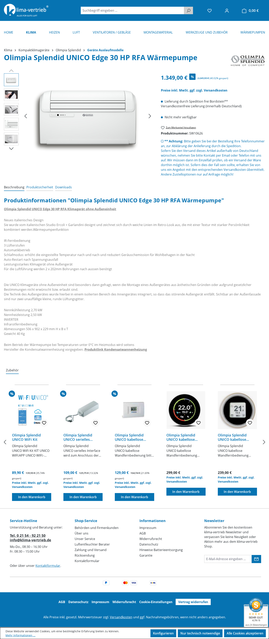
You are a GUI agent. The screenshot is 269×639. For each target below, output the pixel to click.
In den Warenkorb (31, 497)
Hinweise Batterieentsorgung (161, 550)
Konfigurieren (163, 633)
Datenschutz (148, 544)
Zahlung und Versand (91, 550)
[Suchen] (188, 10)
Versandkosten (121, 617)
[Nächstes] (150, 115)
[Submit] (256, 559)
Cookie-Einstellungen (156, 602)
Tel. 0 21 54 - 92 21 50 (27, 535)
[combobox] (132, 10)
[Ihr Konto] (227, 10)
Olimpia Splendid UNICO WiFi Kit (26, 437)
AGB (142, 533)
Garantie (145, 555)
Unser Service (85, 539)
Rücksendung (85, 555)
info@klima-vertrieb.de (30, 540)
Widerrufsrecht (150, 539)
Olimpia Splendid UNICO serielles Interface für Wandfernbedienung (80, 437)
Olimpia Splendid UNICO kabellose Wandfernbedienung (132, 437)
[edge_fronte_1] (88, 116)
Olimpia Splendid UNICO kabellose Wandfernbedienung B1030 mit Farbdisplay (185, 437)
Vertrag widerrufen (193, 602)
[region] (78, 115)
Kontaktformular (47, 565)
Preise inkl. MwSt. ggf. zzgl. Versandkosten (194, 90)
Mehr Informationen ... (20, 635)
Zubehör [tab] (12, 370)
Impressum (147, 528)
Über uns (81, 533)
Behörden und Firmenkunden (97, 528)
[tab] (14, 187)
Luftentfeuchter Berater (92, 544)
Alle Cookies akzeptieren (245, 633)
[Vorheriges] (26, 115)
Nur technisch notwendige (200, 633)
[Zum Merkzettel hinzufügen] (44, 423)
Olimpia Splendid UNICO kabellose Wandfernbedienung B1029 (235, 437)
